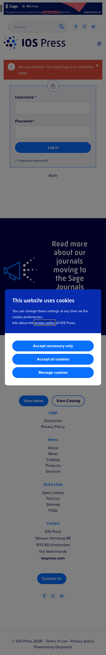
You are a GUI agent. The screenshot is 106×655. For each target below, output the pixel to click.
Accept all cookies (53, 359)
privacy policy (45, 322)
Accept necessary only (53, 346)
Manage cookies (53, 372)
